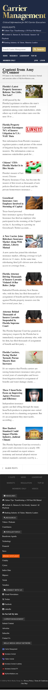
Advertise (5, 628)
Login (42, 60)
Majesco (5, 575)
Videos (35, 488)
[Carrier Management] (24, 12)
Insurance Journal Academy (13, 664)
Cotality (5, 560)
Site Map (24, 683)
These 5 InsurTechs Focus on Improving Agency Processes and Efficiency (12, 394)
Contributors (6, 527)
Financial (5, 546)
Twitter (7, 599)
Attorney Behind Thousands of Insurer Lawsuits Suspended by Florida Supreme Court (11, 319)
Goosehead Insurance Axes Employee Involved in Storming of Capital (13, 202)
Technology (6, 541)
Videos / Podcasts (8, 522)
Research (14, 56)
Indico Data (6, 570)
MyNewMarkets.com (11, 673)
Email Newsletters (11, 594)
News (5, 56)
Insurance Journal (10, 654)
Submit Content (8, 623)
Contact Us (6, 638)
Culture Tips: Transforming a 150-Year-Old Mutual (22, 30)
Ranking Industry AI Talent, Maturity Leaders (21, 42)
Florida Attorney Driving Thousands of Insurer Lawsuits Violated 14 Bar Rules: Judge (12, 279)
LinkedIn (7, 609)
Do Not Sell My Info (10, 614)
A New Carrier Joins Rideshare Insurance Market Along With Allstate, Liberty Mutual (13, 241)
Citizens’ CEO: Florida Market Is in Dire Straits (13, 165)
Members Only (9, 60)
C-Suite (11, 477)
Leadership (24, 56)
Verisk (4, 580)
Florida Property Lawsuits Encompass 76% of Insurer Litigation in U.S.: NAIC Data (13, 130)
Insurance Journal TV (11, 669)
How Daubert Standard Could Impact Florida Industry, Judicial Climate (11, 434)
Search (40, 49)
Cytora (4, 565)
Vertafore (5, 585)
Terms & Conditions (41, 681)
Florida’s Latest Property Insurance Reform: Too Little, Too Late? (12, 91)
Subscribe (5, 633)
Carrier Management (11, 649)
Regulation (26, 483)
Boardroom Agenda (9, 536)
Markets (11, 483)
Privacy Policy (28, 681)
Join (36, 60)
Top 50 (33, 56)
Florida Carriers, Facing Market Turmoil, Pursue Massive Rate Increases (11, 357)
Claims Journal (9, 659)
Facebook (8, 604)
